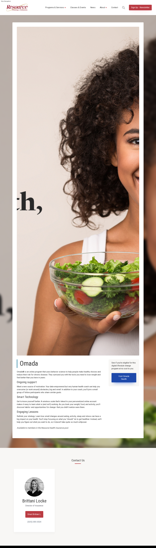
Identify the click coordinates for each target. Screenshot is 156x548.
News (92, 7)
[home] (17, 7)
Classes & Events (78, 7)
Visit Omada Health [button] (123, 377)
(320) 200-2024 (34, 522)
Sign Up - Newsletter (140, 7)
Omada (29, 363)
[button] (55, 7)
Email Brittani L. (34, 514)
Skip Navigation (6, 1)
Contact (114, 7)
